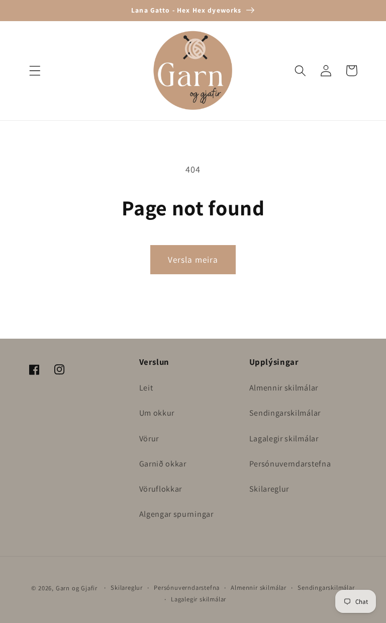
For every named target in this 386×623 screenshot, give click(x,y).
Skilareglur (269, 489)
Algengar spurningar (176, 514)
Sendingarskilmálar (285, 413)
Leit (146, 387)
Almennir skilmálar (283, 387)
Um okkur (157, 413)
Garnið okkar (162, 463)
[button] (35, 71)
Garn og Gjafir (77, 588)
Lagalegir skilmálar (284, 438)
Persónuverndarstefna (290, 463)
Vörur (149, 438)
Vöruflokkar (160, 489)
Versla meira (193, 259)
